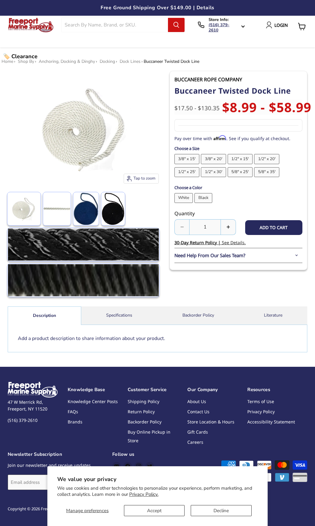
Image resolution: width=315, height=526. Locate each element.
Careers (195, 442)
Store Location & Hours (210, 422)
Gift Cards (197, 432)
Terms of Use (260, 401)
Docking (107, 61)
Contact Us (198, 412)
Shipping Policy (143, 401)
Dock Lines (130, 61)
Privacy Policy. (143, 494)
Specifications (119, 315)
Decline (221, 511)
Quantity (184, 213)
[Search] (176, 25)
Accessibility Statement (271, 422)
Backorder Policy (198, 315)
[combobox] (115, 25)
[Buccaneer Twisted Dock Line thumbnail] (24, 209)
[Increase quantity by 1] (228, 227)
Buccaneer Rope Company (208, 79)
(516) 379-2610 (219, 27)
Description (44, 315)
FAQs (73, 412)
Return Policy (141, 412)
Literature (273, 315)
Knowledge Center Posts (93, 401)
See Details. (210, 242)
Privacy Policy (261, 412)
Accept (154, 511)
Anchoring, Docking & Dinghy (67, 61)
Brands (75, 422)
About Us (196, 401)
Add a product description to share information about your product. (91, 338)
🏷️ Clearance (20, 56)
